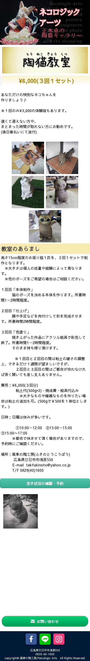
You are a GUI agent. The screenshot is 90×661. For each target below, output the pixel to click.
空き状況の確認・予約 (45, 483)
